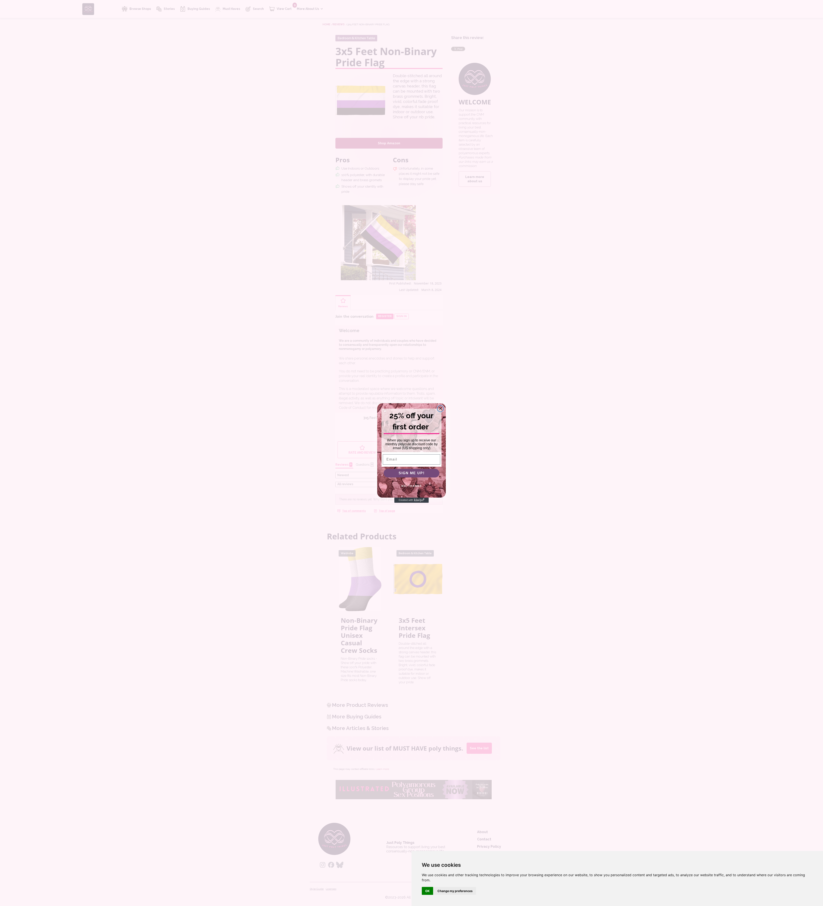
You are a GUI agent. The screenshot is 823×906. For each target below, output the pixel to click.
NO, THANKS (411, 486)
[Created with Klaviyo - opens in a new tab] (411, 500)
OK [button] (427, 891)
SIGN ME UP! (412, 473)
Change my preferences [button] (455, 891)
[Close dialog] (440, 408)
